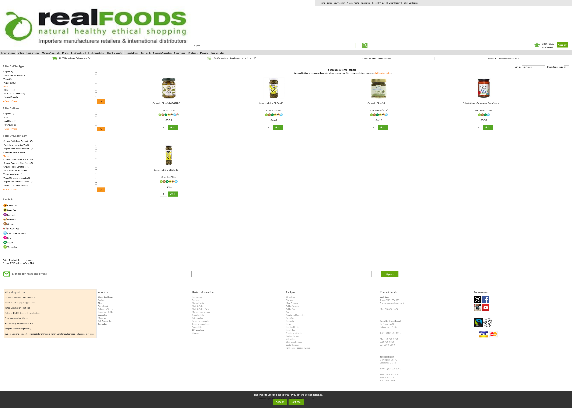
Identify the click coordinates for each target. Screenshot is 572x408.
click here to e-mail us (382, 73)
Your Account (339, 3)
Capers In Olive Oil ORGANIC (166, 103)
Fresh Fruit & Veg (96, 53)
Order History (395, 3)
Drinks (65, 53)
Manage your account (201, 312)
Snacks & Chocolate (162, 53)
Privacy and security (200, 321)
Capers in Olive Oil (376, 103)
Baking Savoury (292, 306)
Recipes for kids (292, 336)
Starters (289, 300)
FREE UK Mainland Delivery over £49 (75, 58)
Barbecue (290, 312)
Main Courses (292, 303)
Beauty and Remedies (295, 315)
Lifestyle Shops (8, 53)
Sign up (390, 274)
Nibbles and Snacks (294, 333)
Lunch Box (290, 330)
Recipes (101, 300)
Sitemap (195, 333)
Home (322, 3)
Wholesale (193, 53)
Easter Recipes (292, 345)
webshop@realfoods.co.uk (393, 303)
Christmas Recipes (294, 342)
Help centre (197, 297)
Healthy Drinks (292, 327)
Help (405, 3)
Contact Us (413, 3)
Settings (296, 402)
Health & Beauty (114, 53)
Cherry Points (353, 3)
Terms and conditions (201, 324)
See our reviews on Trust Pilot (503, 58)
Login (329, 3)
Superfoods (179, 53)
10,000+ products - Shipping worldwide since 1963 (234, 58)
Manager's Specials (51, 53)
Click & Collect (198, 306)
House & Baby (131, 53)
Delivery (204, 53)
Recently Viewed (379, 3)
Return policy (197, 318)
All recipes (290, 297)
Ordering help (198, 315)
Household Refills (105, 312)
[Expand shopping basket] (537, 44)
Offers (21, 53)
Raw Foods (145, 53)
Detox (288, 324)
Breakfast (290, 318)
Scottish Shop (33, 53)
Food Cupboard (78, 53)
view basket (547, 47)
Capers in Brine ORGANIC (271, 103)
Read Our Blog (217, 53)
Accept (280, 402)
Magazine (102, 318)
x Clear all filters (10, 101)
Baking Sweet (292, 309)
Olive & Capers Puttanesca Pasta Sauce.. (481, 103)
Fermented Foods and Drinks (298, 348)
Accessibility (197, 327)
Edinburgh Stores (105, 309)
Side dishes (290, 339)
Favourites (365, 3)
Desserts (290, 321)
